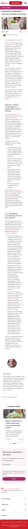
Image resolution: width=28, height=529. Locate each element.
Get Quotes (15, 3)
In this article (6, 8)
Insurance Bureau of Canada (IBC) (12, 115)
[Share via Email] (20, 32)
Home (5, 489)
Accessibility (18, 522)
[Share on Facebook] (24, 32)
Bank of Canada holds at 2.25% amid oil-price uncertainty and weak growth (14, 424)
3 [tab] (17, 443)
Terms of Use (4, 522)
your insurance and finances (11, 232)
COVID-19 (12, 45)
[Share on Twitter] (22, 32)
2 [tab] (13, 443)
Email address (6, 464)
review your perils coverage (13, 191)
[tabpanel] (14, 425)
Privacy (25, 522)
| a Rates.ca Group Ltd (15, 525)
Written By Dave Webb (12, 35)
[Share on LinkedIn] (25, 32)
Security (12, 522)
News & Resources (13, 489)
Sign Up (14, 479)
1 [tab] (9, 443)
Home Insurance (11, 397)
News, (4, 397)
